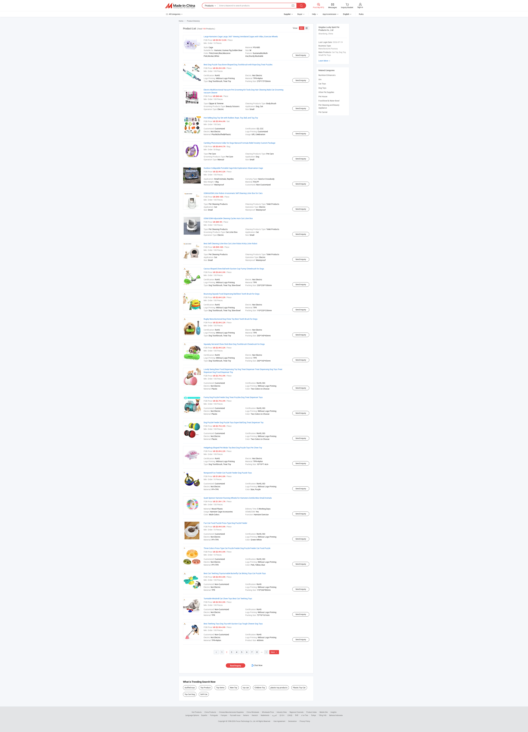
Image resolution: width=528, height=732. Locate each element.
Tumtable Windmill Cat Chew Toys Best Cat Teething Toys (228, 598)
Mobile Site (324, 712)
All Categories (174, 14)
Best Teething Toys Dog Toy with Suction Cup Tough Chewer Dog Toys (233, 623)
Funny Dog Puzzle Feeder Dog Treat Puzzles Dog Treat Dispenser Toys (233, 397)
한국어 (282, 715)
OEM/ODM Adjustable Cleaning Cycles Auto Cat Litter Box (228, 218)
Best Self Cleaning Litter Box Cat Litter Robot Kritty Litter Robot (230, 243)
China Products (210, 712)
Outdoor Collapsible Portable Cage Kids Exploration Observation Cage (233, 168)
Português (214, 715)
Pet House (322, 96)
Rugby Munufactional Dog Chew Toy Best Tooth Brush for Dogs (230, 319)
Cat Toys (322, 83)
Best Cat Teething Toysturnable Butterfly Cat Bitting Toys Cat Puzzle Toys (235, 573)
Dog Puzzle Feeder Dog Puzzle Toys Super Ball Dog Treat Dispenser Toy (233, 422)
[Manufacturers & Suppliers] (180, 6)
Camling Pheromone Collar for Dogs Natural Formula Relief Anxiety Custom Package (239, 143)
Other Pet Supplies (326, 92)
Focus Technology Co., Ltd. (246, 721)
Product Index (311, 712)
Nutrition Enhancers (327, 75)
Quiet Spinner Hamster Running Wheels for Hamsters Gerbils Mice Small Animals (238, 498)
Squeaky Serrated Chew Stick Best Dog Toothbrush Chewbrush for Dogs (234, 344)
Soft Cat (203, 694)
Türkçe (313, 715)
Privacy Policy (305, 721)
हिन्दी (296, 715)
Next (274, 652)
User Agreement (279, 721)
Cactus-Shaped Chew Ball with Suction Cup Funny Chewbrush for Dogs (234, 268)
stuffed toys (190, 687)
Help (314, 14)
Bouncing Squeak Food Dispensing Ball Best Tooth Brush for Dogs (231, 293)
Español (204, 715)
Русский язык (235, 715)
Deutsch (255, 715)
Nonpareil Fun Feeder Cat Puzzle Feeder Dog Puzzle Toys (228, 472)
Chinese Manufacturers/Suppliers (231, 712)
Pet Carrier (323, 112)
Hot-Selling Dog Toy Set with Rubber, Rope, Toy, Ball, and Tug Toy (231, 117)
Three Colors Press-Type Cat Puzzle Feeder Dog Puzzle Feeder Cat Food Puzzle (237, 548)
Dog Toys (322, 88)
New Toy (233, 687)
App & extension (329, 14)
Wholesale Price (268, 712)
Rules (361, 14)
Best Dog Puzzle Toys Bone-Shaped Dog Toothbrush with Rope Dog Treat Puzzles (238, 64)
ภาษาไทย (304, 715)
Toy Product (205, 687)
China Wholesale (253, 712)
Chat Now (258, 665)
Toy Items (220, 687)
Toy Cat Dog (190, 694)
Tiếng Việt (322, 715)
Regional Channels (296, 712)
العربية (274, 715)
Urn (319, 79)
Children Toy (260, 687)
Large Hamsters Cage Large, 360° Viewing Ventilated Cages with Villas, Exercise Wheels (241, 36)
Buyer (299, 14)
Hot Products (197, 712)
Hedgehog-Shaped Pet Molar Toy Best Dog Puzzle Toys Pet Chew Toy (233, 447)
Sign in (360, 7)
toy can (246, 687)
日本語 (289, 715)
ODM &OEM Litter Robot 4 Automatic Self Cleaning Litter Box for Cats (233, 193)
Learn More (324, 60)
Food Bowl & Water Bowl (328, 100)
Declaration (292, 721)
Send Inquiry (300, 55)
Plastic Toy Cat (299, 687)
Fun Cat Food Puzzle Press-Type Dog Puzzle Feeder (225, 523)
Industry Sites (282, 712)
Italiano (246, 715)
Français (224, 715)
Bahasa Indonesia (336, 715)
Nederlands (265, 715)
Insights (333, 712)
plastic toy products (278, 687)
